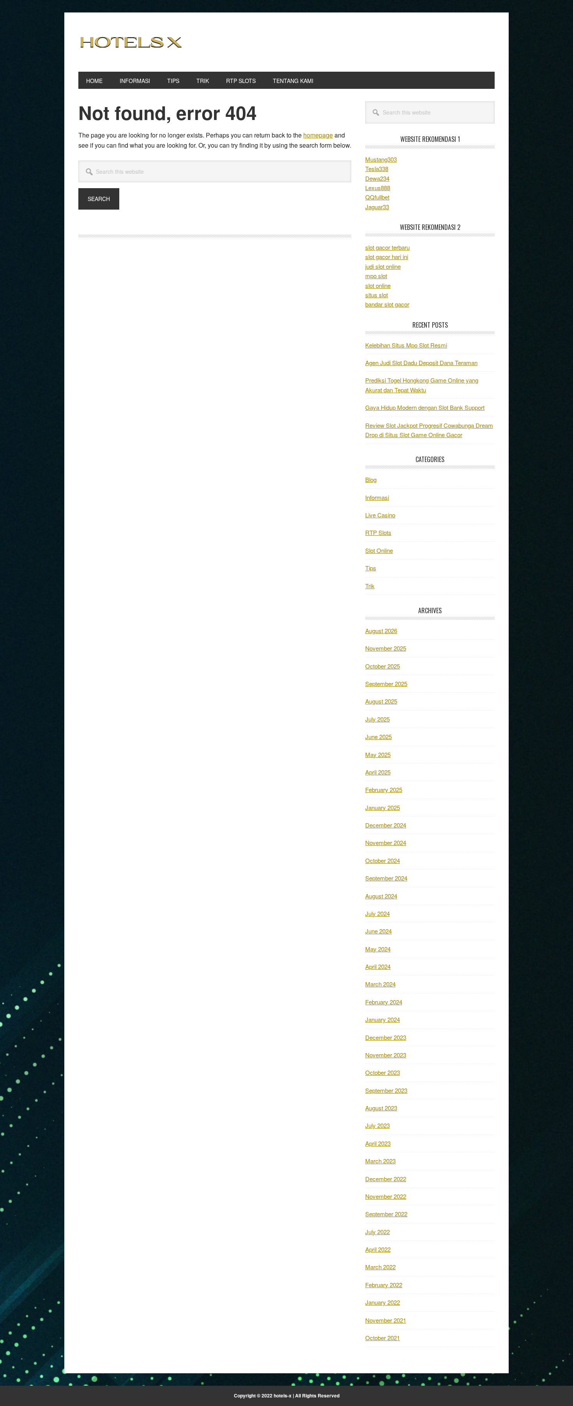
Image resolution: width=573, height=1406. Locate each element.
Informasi (377, 497)
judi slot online (383, 266)
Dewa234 (377, 178)
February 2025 (383, 789)
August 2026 (381, 630)
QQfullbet (377, 197)
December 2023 (385, 1037)
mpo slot (376, 276)
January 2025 (382, 807)
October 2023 (382, 1072)
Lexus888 (377, 187)
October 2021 (382, 1338)
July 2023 (377, 1125)
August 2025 (381, 701)
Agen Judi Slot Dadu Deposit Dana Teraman (421, 362)
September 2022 (386, 1214)
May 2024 (378, 949)
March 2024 (380, 984)
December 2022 (385, 1179)
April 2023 (378, 1143)
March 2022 (380, 1267)
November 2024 (385, 842)
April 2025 (378, 772)
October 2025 (382, 666)
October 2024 (382, 860)
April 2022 (378, 1249)
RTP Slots (378, 532)
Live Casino (380, 515)
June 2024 (378, 931)
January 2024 (382, 1019)
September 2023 (386, 1090)
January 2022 (382, 1302)
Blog (371, 479)
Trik (370, 586)
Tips (370, 568)
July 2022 (377, 1232)
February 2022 (383, 1285)
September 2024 (386, 878)
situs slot (376, 295)
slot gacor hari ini (386, 256)
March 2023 (380, 1161)
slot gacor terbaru (387, 247)
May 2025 (378, 754)
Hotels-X (131, 42)
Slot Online (379, 550)
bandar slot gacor (387, 304)
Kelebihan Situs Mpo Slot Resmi (406, 345)
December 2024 (385, 825)
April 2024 (378, 966)
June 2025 (378, 736)
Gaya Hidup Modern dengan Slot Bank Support (425, 407)
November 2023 (385, 1055)
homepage (318, 135)
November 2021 (385, 1320)
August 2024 (381, 896)
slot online (378, 285)
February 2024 (383, 1002)
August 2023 (381, 1108)
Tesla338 (376, 168)
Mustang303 (381, 159)
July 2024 (377, 913)
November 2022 (385, 1196)
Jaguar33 (377, 207)
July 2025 (377, 719)
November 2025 (385, 648)
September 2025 (386, 683)
